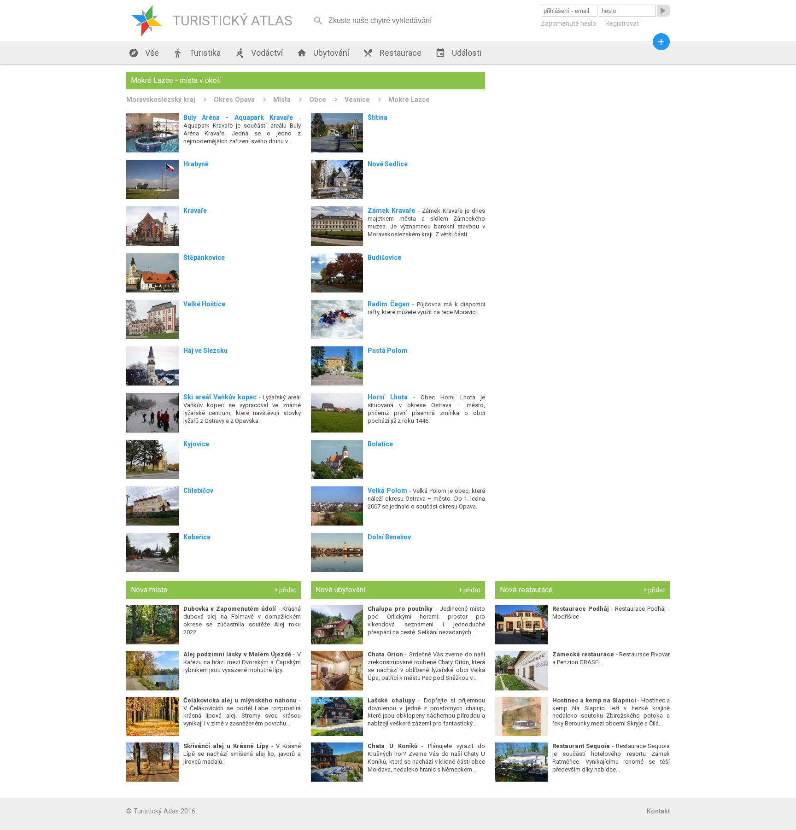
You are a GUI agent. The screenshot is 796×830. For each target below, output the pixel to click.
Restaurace (392, 53)
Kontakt (658, 811)
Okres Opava (234, 99)
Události (458, 53)
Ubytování (323, 53)
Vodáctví (258, 53)
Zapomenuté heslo (568, 23)
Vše (144, 53)
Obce (317, 99)
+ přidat (285, 590)
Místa (282, 99)
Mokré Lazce (409, 99)
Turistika (197, 53)
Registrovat (622, 23)
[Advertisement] (582, 136)
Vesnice (357, 99)
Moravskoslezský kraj (160, 99)
